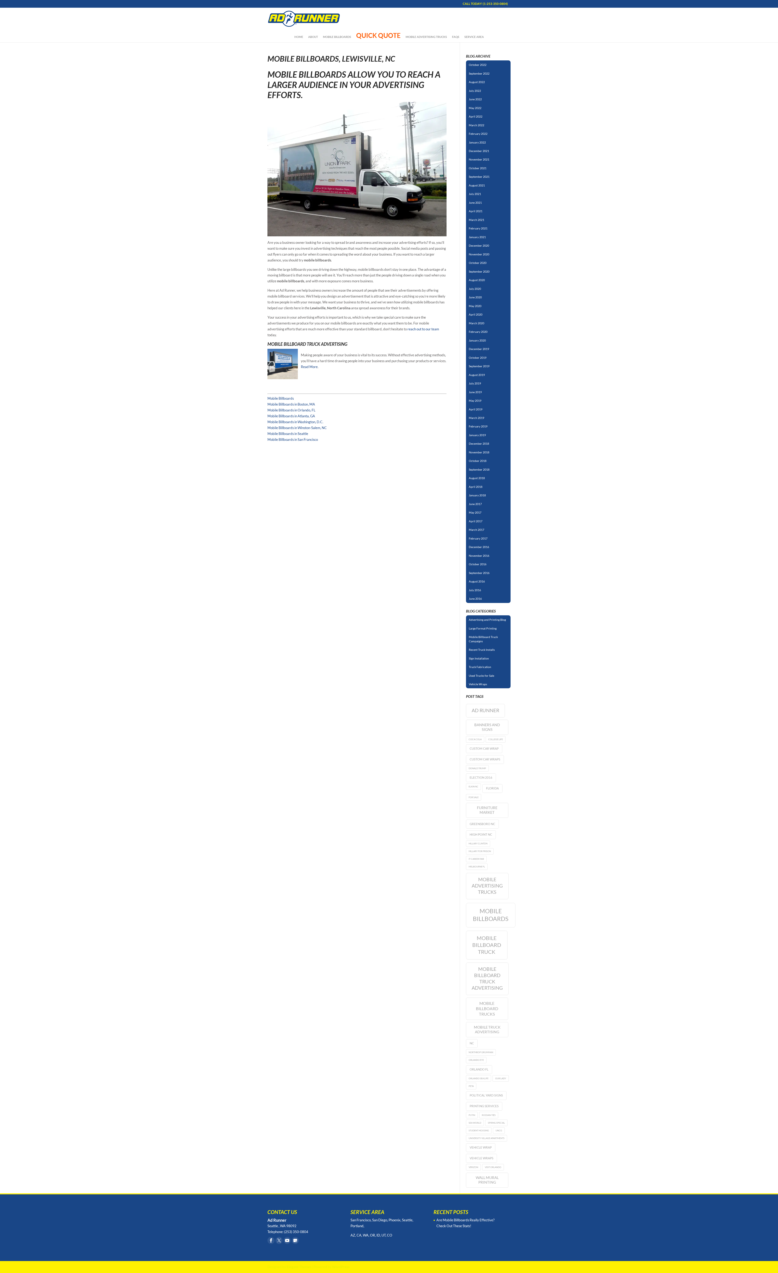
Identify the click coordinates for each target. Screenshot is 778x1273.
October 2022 (477, 64)
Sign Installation (479, 658)
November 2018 (479, 452)
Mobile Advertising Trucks (426, 37)
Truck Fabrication (480, 667)
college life (495, 739)
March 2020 (476, 323)
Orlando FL (479, 1069)
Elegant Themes (299, 1267)
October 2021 (477, 168)
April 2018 (475, 486)
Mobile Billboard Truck (486, 945)
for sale (474, 797)
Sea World (475, 1122)
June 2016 (475, 598)
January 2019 (477, 435)
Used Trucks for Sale (481, 675)
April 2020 (475, 314)
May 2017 (475, 512)
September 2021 (479, 176)
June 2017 (475, 504)
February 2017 (478, 538)
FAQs (455, 37)
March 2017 (476, 529)
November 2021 (479, 159)
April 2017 (475, 521)
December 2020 (479, 245)
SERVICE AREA (474, 37)
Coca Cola (475, 739)
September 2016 (479, 573)
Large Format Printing (483, 628)
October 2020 (477, 262)
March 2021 (476, 220)
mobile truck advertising (487, 1029)
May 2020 (475, 306)
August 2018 (477, 478)
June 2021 (475, 202)
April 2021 (475, 211)
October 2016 (477, 564)
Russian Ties (489, 1115)
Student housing (479, 1130)
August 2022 (477, 82)
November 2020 (479, 254)
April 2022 (475, 116)
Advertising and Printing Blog (487, 619)
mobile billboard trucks (487, 1008)
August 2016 (477, 581)
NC (472, 1043)
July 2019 (475, 383)
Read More (309, 367)
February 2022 (478, 133)
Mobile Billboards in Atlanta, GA (291, 416)
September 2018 (479, 469)
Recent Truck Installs (482, 649)
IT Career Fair (476, 859)
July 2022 (475, 90)
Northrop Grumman (481, 1052)
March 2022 (476, 125)
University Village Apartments (486, 1138)
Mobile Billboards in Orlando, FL (291, 410)
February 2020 (478, 331)
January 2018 (477, 495)
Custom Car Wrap (484, 748)
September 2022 (479, 73)
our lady (500, 1078)
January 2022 (477, 142)
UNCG (499, 1130)
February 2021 (478, 228)
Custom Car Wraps (485, 759)
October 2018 (477, 461)
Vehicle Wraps (478, 684)
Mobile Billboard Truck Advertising (307, 344)
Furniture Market (487, 810)
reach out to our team (423, 329)
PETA (471, 1086)
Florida (492, 788)
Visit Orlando (493, 1167)
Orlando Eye (476, 1060)
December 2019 (479, 349)
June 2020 (475, 297)
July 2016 (475, 590)
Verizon (473, 1167)
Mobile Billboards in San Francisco (292, 439)
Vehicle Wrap (481, 1147)
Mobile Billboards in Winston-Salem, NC (297, 428)
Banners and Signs (487, 727)
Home (298, 37)
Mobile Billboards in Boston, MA (291, 404)
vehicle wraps (481, 1158)
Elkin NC (473, 786)
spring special (496, 1122)
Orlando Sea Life (478, 1078)
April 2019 (475, 409)
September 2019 (479, 366)
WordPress (340, 1267)
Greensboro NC (482, 824)
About (313, 37)
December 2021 (479, 151)
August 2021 (477, 185)
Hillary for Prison (480, 851)
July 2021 (475, 194)
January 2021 (477, 237)
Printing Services (484, 1106)
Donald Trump (477, 768)
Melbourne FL (477, 866)
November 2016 (479, 555)
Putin (472, 1115)
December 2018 (479, 443)
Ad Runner (485, 710)
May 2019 (475, 400)
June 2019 (475, 392)
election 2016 (481, 777)
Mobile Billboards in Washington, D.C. (295, 422)
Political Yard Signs (486, 1095)
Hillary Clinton (478, 843)
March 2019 (476, 418)
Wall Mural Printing (487, 1179)
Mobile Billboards (337, 37)
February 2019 (478, 426)
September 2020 (479, 271)
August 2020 (477, 280)
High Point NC (481, 834)
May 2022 (475, 108)
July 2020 (475, 288)
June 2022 (475, 99)
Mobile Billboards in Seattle (287, 433)
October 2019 (477, 357)
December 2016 (479, 547)
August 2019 (477, 375)
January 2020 (477, 340)
